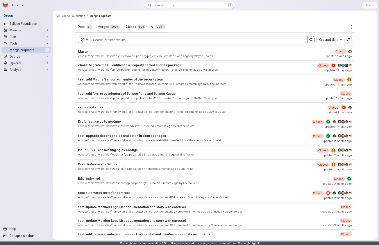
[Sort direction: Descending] (348, 39)
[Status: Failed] (333, 65)
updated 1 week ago (338, 56)
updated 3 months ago (337, 183)
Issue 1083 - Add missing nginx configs (108, 150)
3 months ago (167, 168)
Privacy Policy (207, 243)
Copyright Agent (248, 243)
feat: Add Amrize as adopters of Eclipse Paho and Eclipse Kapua (127, 93)
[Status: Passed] (328, 121)
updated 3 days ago (339, 70)
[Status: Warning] (349, 79)
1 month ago (190, 69)
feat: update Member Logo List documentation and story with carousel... (133, 207)
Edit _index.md (89, 178)
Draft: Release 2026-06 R (97, 164)
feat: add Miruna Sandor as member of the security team (121, 79)
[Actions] (351, 26)
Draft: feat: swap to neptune (99, 121)
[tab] (85, 26)
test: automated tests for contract (104, 193)
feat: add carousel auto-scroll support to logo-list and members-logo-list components (144, 234)
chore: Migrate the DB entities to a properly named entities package (130, 65)
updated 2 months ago (337, 141)
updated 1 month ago (338, 84)
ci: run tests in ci (90, 107)
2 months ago (163, 126)
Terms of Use (227, 243)
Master (83, 51)
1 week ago (182, 56)
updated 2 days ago (339, 112)
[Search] (311, 39)
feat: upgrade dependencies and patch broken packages (122, 136)
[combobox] (330, 39)
